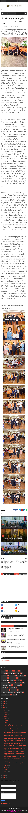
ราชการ (3, 673)
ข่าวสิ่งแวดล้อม (12, 687)
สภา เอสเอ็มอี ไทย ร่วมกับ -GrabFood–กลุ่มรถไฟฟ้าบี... (15, 763)
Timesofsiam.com (9, 810)
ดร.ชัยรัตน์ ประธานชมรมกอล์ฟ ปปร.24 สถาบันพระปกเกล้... (15, 749)
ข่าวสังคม (10, 673)
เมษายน (5, 767)
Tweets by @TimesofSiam (5, 660)
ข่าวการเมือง (4, 680)
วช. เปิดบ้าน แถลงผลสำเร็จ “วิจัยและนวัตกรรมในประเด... (14, 753)
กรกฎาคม (6, 720)
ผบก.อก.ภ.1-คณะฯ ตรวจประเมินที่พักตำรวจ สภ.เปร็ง (16, 646)
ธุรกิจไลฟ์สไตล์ (4, 682)
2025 (4, 703)
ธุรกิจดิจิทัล (20, 682)
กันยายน (6, 716)
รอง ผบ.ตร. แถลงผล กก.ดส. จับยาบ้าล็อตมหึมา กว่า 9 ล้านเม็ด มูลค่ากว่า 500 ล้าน (13, 551)
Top (17, 26)
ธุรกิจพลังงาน (19, 692)
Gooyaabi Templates (13, 811)
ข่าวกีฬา (12, 682)
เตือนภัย (18, 673)
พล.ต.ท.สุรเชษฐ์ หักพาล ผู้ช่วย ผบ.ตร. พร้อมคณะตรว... (15, 738)
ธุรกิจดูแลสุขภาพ (5, 690)
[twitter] (19, 1)
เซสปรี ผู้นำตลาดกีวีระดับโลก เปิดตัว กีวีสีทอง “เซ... (14, 756)
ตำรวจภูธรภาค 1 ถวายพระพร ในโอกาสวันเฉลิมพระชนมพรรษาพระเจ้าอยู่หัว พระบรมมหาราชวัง (12, 539)
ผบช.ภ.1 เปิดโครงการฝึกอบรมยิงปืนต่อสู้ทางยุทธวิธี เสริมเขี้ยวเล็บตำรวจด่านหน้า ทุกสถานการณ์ (16, 634)
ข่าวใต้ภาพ (13, 675)
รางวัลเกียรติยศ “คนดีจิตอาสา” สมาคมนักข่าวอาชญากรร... (15, 726)
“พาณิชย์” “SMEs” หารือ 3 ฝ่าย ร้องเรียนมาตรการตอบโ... (15, 746)
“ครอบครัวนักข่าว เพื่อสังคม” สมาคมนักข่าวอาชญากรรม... (13, 736)
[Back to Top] (19, 808)
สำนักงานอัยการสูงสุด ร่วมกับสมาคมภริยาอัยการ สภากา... (15, 733)
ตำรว (14, 694)
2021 (4, 775)
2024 (4, 705)
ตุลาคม (5, 714)
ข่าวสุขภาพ (4, 687)
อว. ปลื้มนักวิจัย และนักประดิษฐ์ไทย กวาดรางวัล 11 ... (15, 743)
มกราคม (6, 773)
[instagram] (23, 1)
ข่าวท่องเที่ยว (21, 675)
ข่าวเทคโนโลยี (17, 685)
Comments (21, 626)
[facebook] (17, 1)
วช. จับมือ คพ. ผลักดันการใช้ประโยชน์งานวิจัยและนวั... (14, 741)
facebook (25, 574)
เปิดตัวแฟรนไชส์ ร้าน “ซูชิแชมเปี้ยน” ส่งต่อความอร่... (15, 729)
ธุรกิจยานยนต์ (13, 690)
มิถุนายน (6, 722)
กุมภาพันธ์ (6, 771)
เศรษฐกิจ (12, 680)
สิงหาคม (6, 718)
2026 (4, 701)
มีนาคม (5, 769)
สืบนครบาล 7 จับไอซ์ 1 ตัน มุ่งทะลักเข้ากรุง (10, 526)
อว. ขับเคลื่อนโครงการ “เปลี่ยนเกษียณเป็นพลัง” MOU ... (15, 758)
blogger (16, 574)
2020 (4, 777)
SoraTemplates (19, 810)
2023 (4, 707)
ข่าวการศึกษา (4, 678)
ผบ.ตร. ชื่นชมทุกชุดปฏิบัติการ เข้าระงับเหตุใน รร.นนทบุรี (15, 629)
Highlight (7, 626)
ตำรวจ (10, 670)
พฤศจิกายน (6, 712)
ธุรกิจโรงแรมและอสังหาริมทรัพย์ (7, 692)
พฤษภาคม (6, 765)
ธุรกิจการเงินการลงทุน (6, 694)
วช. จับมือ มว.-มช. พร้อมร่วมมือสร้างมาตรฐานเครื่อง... (15, 730)
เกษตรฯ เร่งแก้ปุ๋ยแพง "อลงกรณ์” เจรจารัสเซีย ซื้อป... (15, 751)
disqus (20, 574)
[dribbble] (21, 1)
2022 (4, 709)
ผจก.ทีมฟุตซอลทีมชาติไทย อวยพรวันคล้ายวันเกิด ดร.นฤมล (14, 760)
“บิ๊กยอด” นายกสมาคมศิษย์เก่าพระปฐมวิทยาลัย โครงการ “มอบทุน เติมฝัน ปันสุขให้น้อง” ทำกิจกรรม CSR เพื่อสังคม (16, 641)
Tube (18, 680)
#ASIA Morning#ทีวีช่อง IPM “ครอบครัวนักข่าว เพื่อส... (15, 724)
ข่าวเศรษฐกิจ (4, 675)
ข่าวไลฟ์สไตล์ (13, 678)
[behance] (25, 1)
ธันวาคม (6, 710)
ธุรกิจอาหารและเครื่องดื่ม (6, 685)
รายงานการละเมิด (5, 803)
